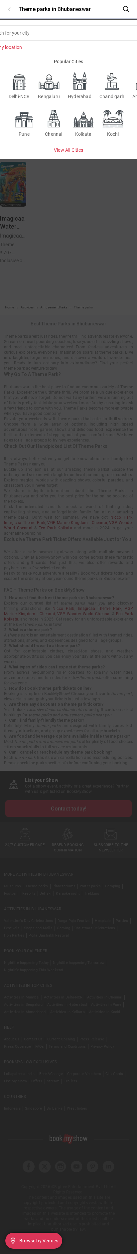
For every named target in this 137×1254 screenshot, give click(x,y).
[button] (9, 9)
